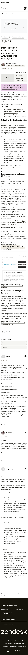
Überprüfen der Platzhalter (12, 115)
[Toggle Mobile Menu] (25, 2)
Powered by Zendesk (16, 650)
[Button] (2, 332)
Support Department (12, 469)
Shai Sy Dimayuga (11, 433)
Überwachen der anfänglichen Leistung (15, 117)
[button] (12, 605)
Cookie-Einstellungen (19, 643)
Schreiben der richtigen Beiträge (13, 109)
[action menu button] (25, 356)
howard (8, 356)
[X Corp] (8, 41)
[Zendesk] (14, 631)
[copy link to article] (2, 41)
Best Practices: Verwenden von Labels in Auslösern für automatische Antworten (13, 222)
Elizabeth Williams (11, 63)
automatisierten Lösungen (9, 89)
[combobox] (14, 343)
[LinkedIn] (11, 41)
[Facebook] (5, 41)
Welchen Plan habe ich (21, 72)
